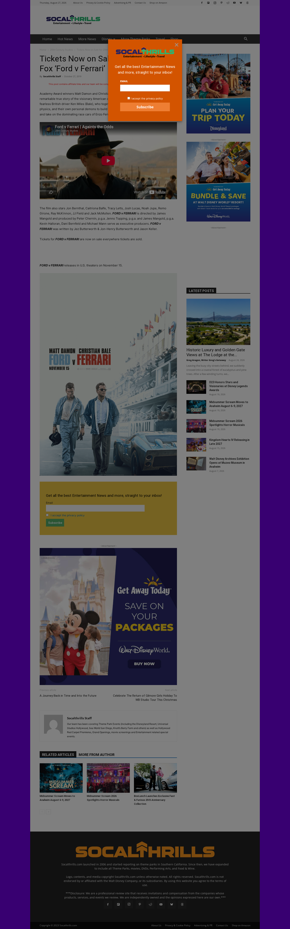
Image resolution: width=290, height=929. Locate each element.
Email (124, 81)
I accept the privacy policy (147, 98)
